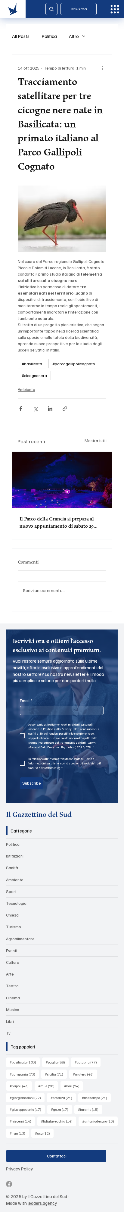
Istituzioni (14, 855)
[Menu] (115, 9)
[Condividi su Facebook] (20, 408)
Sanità (12, 867)
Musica (12, 1009)
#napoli (21, 1085)
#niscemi (22, 1121)
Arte (10, 973)
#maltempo (96, 1097)
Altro (74, 36)
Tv (8, 1033)
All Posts (20, 36)
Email (26, 700)
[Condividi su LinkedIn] (50, 408)
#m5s (48, 1085)
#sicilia (56, 1074)
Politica (49, 36)
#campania (24, 1074)
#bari (73, 1085)
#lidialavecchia (58, 1121)
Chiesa (12, 914)
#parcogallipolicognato (73, 363)
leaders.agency (42, 1203)
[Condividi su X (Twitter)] (35, 408)
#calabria (88, 1062)
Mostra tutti (96, 440)
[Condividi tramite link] (65, 408)
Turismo (13, 926)
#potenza (63, 1097)
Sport (11, 891)
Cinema (13, 997)
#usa (44, 1133)
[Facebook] (9, 1184)
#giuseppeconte (27, 1109)
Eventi (11, 950)
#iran (19, 1133)
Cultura (12, 962)
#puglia (57, 1062)
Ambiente (26, 389)
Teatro (12, 985)
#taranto (90, 1109)
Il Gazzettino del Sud (39, 814)
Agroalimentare (20, 938)
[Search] (51, 9)
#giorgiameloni (27, 1097)
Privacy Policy (19, 1168)
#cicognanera (34, 375)
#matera (85, 1074)
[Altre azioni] (102, 67)
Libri (10, 1021)
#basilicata (32, 363)
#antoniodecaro (100, 1121)
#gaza (61, 1109)
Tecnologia (16, 903)
